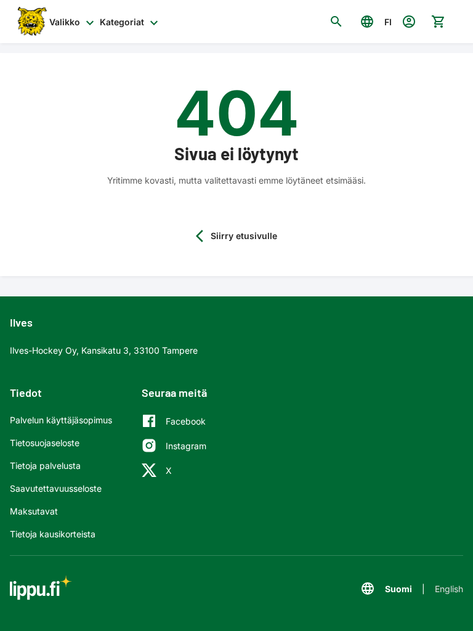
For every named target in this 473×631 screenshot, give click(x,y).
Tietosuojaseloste (44, 443)
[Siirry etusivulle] (31, 21)
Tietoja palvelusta (45, 465)
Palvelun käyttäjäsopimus (61, 420)
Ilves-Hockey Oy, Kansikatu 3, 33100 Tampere (104, 350)
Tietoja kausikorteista (52, 534)
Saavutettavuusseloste (56, 488)
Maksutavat (34, 511)
